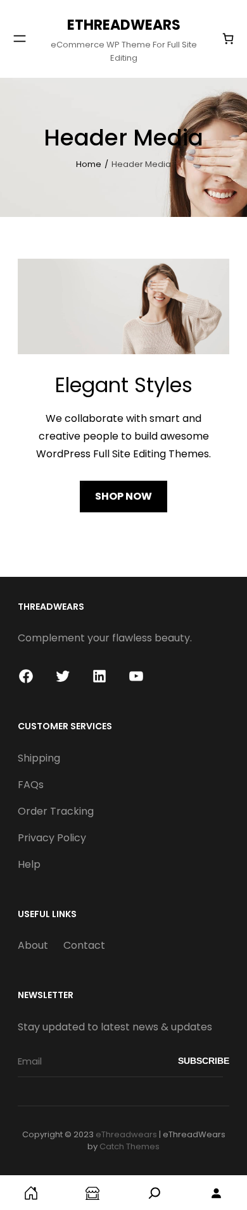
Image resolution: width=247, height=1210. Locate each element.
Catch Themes (129, 1146)
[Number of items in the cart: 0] (228, 39)
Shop (93, 1192)
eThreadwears (123, 25)
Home (88, 164)
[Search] (155, 1192)
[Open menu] (19, 38)
